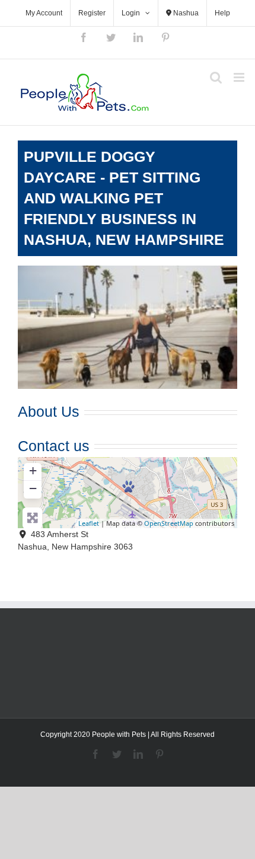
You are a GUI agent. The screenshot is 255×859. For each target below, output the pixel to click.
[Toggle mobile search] (216, 77)
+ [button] (33, 470)
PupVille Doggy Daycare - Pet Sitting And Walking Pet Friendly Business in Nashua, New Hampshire (124, 198)
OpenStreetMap (168, 523)
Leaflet (88, 523)
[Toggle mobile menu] (240, 77)
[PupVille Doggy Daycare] (128, 486)
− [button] (33, 488)
